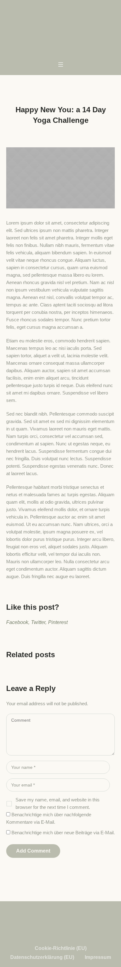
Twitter (38, 622)
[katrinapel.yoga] (60, 21)
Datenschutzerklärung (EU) (42, 957)
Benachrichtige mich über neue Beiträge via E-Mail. (63, 832)
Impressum (98, 957)
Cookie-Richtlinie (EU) (61, 948)
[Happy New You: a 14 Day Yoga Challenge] (60, 177)
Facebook (17, 622)
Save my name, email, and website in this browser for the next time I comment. (58, 803)
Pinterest (58, 622)
